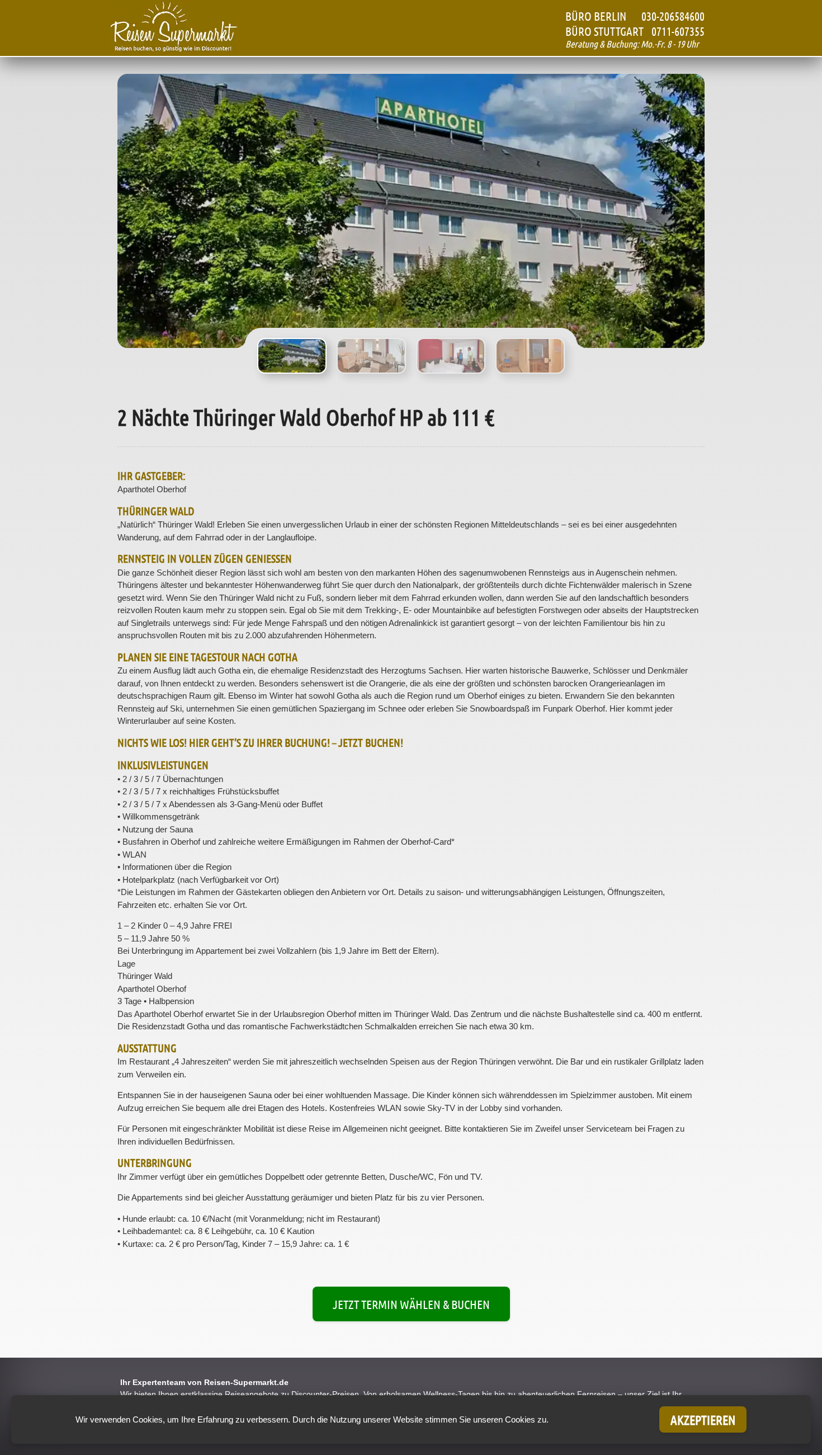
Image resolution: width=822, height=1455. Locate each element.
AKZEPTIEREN (702, 1419)
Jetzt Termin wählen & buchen (411, 1304)
